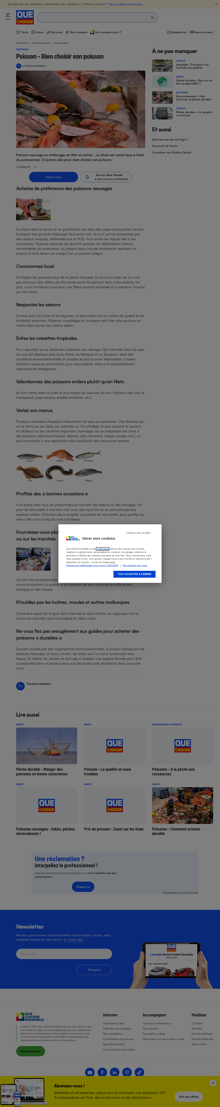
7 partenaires (102, 549)
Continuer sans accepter (138, 533)
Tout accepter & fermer (134, 574)
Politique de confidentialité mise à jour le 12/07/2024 (92, 565)
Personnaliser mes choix (135, 565)
